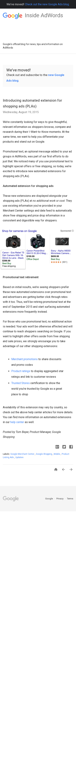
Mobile (57, 454)
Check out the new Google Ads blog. (47, 4)
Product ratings (20, 371)
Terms (70, 498)
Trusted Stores (20, 383)
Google (49, 498)
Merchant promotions (24, 359)
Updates (19, 457)
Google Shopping (44, 454)
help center (17, 422)
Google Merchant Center (22, 454)
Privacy (60, 498)
